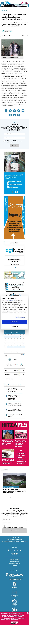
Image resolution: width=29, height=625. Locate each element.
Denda (21, 459)
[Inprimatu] (18, 115)
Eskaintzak (21, 457)
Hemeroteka (21, 461)
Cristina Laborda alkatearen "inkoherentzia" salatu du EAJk (15, 390)
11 (25, 35)
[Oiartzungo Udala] (14, 610)
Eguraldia (14, 352)
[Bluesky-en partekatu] (18, 110)
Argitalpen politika (14, 559)
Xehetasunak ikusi (20, 317)
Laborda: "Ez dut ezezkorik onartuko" (15, 415)
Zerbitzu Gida (14, 242)
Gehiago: (8, 379)
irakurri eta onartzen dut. (14, 141)
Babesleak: (14, 571)
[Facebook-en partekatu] (6, 110)
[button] (16, 379)
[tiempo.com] (23, 354)
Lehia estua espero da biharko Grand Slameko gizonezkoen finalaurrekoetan (14, 397)
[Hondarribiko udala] (14, 593)
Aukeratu (13, 326)
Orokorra (4, 10)
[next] (24, 333)
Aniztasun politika (14, 561)
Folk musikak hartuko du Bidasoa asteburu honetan (15, 404)
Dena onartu (14, 321)
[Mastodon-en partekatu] (14, 110)
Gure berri (21, 454)
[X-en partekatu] (10, 110)
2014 (23, 35)
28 (17, 345)
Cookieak (14, 565)
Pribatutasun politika (14, 563)
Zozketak (21, 455)
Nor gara (21, 463)
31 (18, 336)
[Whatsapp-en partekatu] (10, 115)
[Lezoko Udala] (14, 602)
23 (23, 343)
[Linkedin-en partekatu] (14, 115)
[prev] (5, 333)
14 (17, 340)
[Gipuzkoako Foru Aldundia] (14, 576)
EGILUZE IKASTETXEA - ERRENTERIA (14, 260)
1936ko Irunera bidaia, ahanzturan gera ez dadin (14, 410)
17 (27, 35)
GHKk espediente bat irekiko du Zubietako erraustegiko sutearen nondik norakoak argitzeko (14, 491)
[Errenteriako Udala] (14, 585)
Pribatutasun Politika (12, 140)
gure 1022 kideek (10, 300)
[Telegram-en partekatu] (23, 110)
